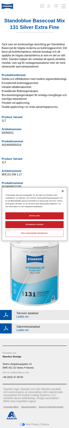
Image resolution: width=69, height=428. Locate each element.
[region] (34, 214)
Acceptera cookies (35, 224)
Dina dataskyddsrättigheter (34, 233)
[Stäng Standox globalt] (56, 6)
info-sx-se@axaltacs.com (16, 372)
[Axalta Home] (7, 7)
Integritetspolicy (29, 407)
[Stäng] (62, 191)
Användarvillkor (11, 407)
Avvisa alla (34, 216)
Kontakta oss (9, 352)
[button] (42, 7)
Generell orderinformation (51, 407)
